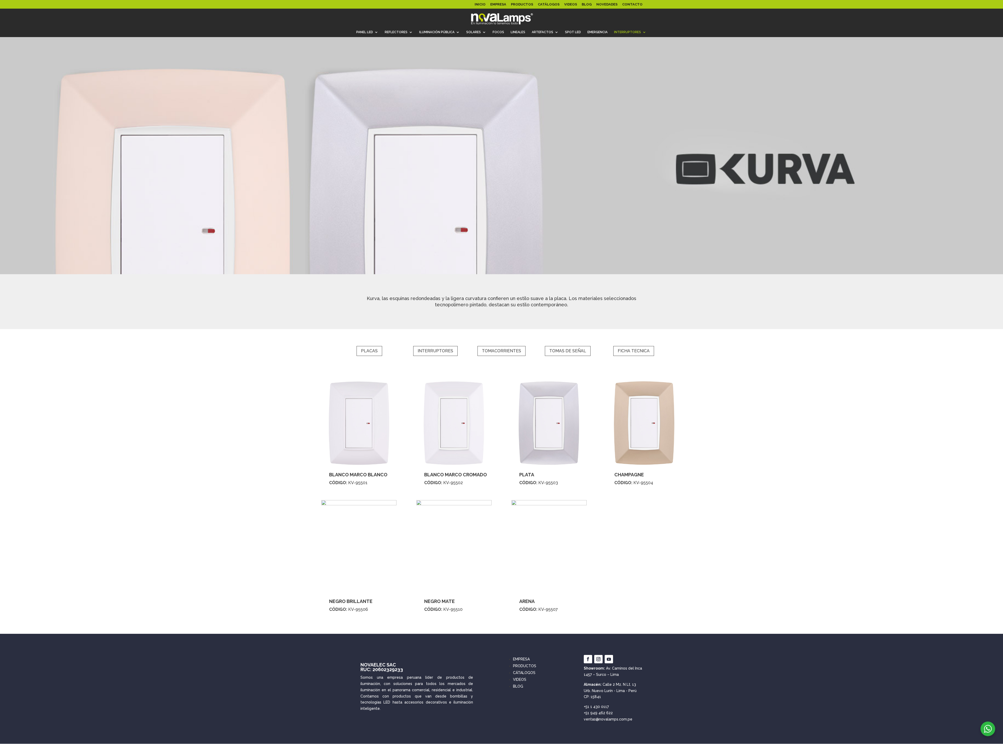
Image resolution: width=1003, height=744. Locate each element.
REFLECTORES (396, 32)
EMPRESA (498, 4)
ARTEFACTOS (542, 32)
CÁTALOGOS (524, 673)
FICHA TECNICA (634, 350)
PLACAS (369, 350)
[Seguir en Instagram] (598, 659)
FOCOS (498, 32)
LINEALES (518, 32)
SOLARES (473, 32)
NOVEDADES (606, 4)
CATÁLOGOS (548, 4)
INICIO (480, 4)
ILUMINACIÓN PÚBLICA (436, 32)
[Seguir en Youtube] (609, 659)
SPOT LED (573, 32)
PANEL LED (364, 32)
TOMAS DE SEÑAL (567, 350)
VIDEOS (570, 4)
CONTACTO (632, 4)
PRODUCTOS (522, 4)
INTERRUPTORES (627, 32)
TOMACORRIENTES (501, 350)
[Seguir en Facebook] (588, 659)
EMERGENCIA (597, 32)
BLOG (587, 4)
